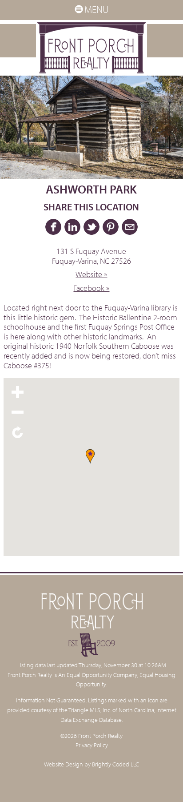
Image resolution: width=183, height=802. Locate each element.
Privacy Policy (92, 745)
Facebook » (91, 288)
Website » (91, 274)
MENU (96, 9)
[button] (91, 458)
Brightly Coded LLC (115, 764)
